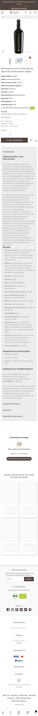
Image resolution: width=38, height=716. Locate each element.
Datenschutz (25, 698)
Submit (29, 579)
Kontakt (14, 695)
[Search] (26, 12)
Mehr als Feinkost (19, 701)
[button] (31, 51)
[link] (10, 508)
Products (9, 17)
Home (3, 17)
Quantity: (3, 130)
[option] (19, 36)
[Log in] (30, 12)
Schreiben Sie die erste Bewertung (19, 459)
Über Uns (6, 695)
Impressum (23, 695)
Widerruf (11, 698)
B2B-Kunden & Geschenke (19, 8)
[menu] (2, 12)
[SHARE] (35, 141)
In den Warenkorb (14, 140)
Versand (32, 695)
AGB (17, 698)
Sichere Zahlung (19, 666)
